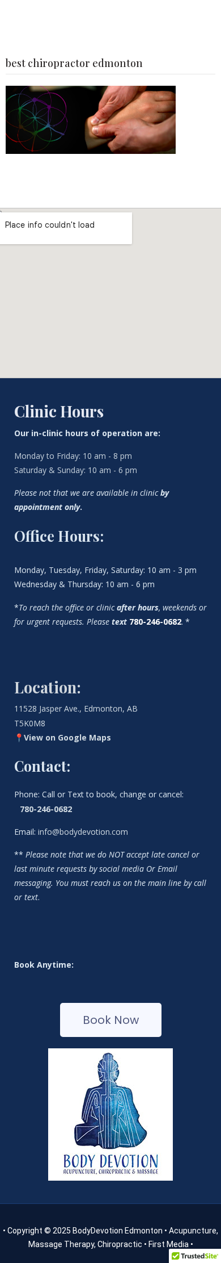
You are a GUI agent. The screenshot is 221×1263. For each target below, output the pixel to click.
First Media (169, 1244)
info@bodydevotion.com (83, 831)
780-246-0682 (46, 809)
